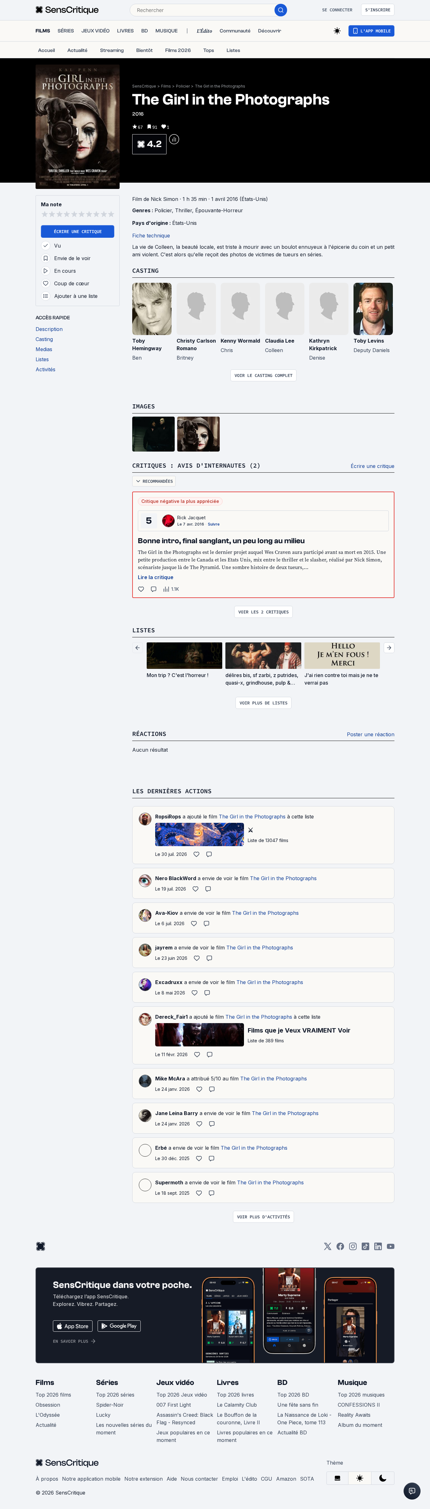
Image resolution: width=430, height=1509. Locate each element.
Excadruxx (169, 982)
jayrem (164, 947)
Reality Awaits (354, 1415)
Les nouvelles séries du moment (124, 1429)
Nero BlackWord (175, 878)
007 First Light (173, 1405)
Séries (107, 1382)
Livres (228, 1382)
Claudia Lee (279, 341)
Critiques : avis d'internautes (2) (196, 465)
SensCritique (144, 86)
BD (282, 1382)
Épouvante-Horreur (219, 210)
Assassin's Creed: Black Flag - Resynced (184, 1419)
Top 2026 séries (115, 1395)
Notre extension (143, 1479)
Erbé (161, 1148)
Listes (143, 630)
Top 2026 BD (293, 1395)
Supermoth (169, 1182)
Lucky (103, 1415)
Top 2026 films (53, 1395)
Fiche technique (151, 235)
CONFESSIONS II (359, 1405)
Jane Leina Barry (176, 1113)
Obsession (48, 1405)
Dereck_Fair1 (171, 1017)
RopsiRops (168, 816)
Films (166, 86)
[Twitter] (327, 1248)
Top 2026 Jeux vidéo (181, 1395)
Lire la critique (155, 577)
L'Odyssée (48, 1415)
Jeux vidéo (175, 1382)
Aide (172, 1479)
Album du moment (360, 1425)
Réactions (149, 733)
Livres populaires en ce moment (245, 1436)
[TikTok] (365, 1248)
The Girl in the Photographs (220, 86)
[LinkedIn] (378, 1248)
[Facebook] (340, 1248)
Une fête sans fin (297, 1405)
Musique (352, 1382)
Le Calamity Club (237, 1405)
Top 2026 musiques (361, 1395)
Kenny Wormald (240, 341)
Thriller (183, 210)
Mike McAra (170, 1078)
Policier (183, 86)
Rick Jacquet (191, 517)
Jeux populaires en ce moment (183, 1436)
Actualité (46, 1425)
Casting (145, 270)
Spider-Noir (110, 1405)
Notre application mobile (91, 1479)
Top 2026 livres (235, 1395)
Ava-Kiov (166, 913)
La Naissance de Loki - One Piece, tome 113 (304, 1419)
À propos (47, 1479)
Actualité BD (292, 1432)
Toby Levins (369, 341)
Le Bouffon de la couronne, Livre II (238, 1419)
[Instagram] (353, 1248)
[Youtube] (390, 1248)
